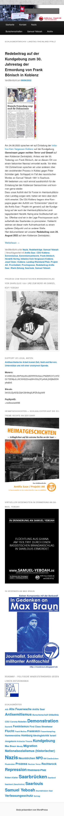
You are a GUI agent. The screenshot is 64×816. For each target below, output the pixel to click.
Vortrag (37, 796)
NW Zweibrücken (51, 758)
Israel (53, 735)
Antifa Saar (30, 252)
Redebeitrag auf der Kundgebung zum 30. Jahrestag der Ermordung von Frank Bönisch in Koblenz (24, 64)
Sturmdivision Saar (44, 790)
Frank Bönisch (47, 255)
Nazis (34, 24)
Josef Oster (10, 261)
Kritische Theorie (24, 741)
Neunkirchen (27, 758)
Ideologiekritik (41, 735)
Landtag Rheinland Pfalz (38, 261)
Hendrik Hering (12, 258)
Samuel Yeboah (34, 31)
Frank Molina (20, 731)
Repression (16, 769)
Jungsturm (10, 741)
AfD (6, 709)
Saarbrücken (33, 776)
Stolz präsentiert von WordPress (32, 809)
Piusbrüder (10, 764)
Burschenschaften (14, 31)
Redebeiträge (35, 249)
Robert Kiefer (11, 777)
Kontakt (22, 24)
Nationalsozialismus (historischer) (30, 750)
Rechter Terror (34, 764)
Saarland (52, 777)
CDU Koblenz (43, 252)
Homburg (26, 735)
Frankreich (33, 731)
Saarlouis (29, 267)
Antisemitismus (18, 714)
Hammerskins (12, 735)
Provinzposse (28, 264)
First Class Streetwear (41, 726)
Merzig (20, 746)
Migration (30, 746)
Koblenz (21, 261)
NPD (39, 757)
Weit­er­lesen (12, 242)
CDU (7, 721)
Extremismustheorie (29, 255)
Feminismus (21, 726)
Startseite (10, 24)
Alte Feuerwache (20, 709)
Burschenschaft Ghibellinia (45, 714)
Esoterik (8, 726)
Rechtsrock (48, 764)
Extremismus (11, 255)
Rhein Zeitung (17, 267)
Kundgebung (44, 740)
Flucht (9, 731)
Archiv (50, 31)
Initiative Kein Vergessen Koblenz (37, 258)
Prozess (21, 764)
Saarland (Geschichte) (15, 784)
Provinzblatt (15, 264)
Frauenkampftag (48, 731)
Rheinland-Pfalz (36, 770)
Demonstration (42, 720)
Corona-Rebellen (18, 721)
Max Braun (10, 746)
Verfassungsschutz (19, 795)
